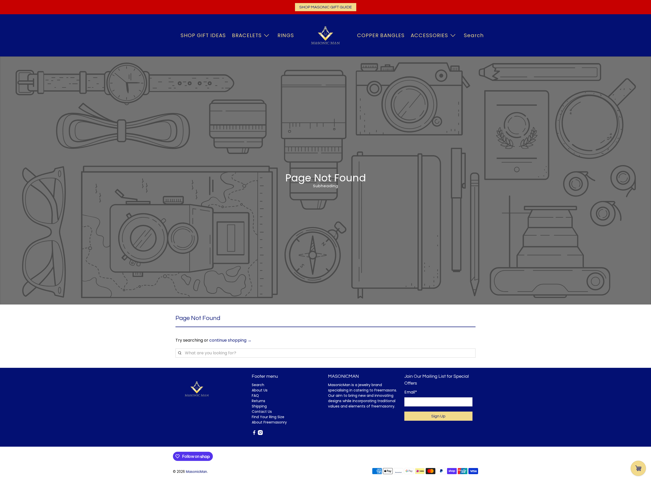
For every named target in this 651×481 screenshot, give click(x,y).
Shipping (259, 406)
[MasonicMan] (325, 35)
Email (410, 392)
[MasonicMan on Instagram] (260, 433)
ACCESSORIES (429, 35)
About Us (260, 390)
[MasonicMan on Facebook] (254, 433)
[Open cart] (638, 468)
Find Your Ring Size (268, 416)
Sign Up (438, 416)
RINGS (285, 35)
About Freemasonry (269, 422)
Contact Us (262, 411)
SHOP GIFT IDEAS (203, 35)
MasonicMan (196, 471)
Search (474, 35)
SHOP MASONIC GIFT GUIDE (325, 7)
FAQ (255, 395)
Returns (258, 400)
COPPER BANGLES (381, 35)
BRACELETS (247, 35)
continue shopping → (230, 340)
